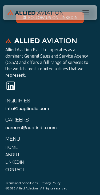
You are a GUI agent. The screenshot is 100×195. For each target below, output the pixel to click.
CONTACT (15, 169)
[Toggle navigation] (85, 13)
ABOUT (12, 154)
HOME (11, 147)
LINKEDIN (14, 162)
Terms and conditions (21, 183)
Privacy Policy (51, 183)
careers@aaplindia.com (31, 127)
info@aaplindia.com (27, 108)
